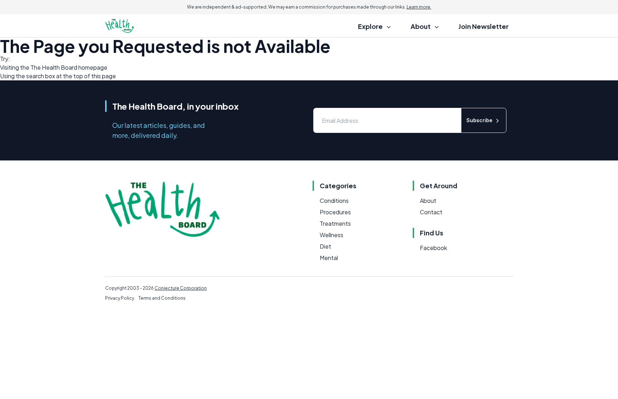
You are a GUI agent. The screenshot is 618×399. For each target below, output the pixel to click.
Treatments (335, 223)
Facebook (433, 247)
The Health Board (53, 67)
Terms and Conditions (162, 298)
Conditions (334, 200)
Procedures (335, 212)
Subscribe (479, 120)
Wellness (331, 235)
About (428, 200)
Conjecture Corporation (180, 288)
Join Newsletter (483, 26)
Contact (431, 212)
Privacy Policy (119, 298)
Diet (325, 246)
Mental (329, 257)
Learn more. (419, 7)
